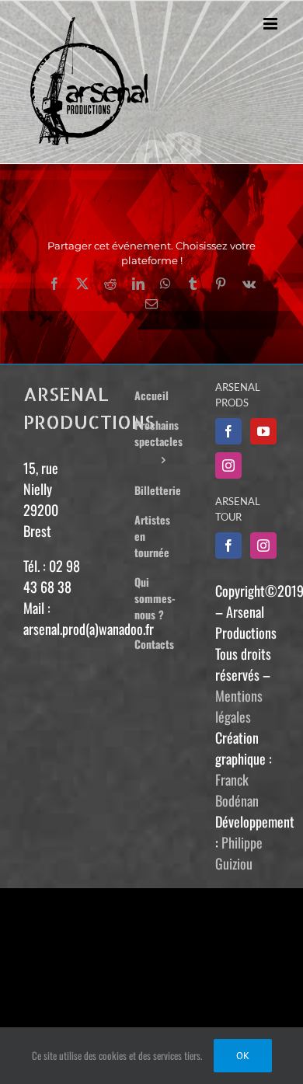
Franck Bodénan (237, 789)
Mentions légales (239, 706)
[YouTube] (263, 431)
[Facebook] (228, 431)
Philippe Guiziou (239, 852)
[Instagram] (228, 465)
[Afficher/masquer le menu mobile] (271, 24)
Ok (242, 1055)
